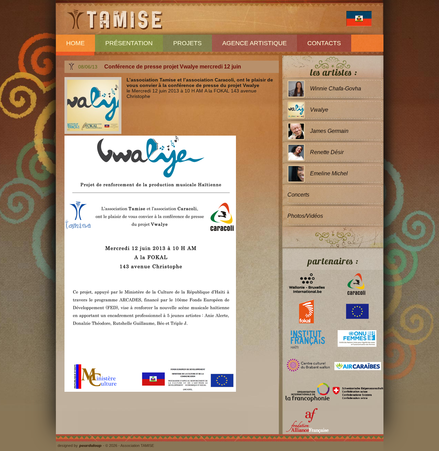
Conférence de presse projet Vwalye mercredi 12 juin (172, 67)
